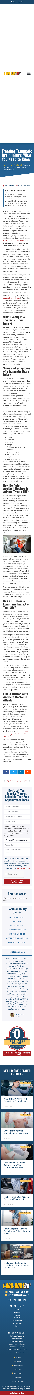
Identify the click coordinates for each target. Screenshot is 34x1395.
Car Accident (17, 921)
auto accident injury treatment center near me (15, 733)
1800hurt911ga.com (15, 1386)
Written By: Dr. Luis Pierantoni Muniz (16, 191)
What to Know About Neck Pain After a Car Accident (15, 1100)
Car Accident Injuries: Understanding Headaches (16, 1132)
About (17, 1309)
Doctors (17, 1318)
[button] (6, 772)
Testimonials (17, 1323)
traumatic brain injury (11, 298)
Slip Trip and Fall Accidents (17, 938)
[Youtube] (19, 1300)
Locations (17, 1315)
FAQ (17, 1326)
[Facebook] (9, 1300)
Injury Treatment (15, 165)
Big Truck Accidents (17, 917)
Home (5, 165)
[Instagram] (14, 1300)
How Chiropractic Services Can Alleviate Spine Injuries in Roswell (17, 1231)
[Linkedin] (24, 1300)
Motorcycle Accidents (17, 930)
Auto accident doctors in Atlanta (15, 240)
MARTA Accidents (17, 926)
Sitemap (26, 1389)
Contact (17, 1312)
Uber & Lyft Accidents (17, 942)
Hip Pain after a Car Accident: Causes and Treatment (17, 1198)
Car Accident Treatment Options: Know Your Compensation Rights (14, 1164)
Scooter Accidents (17, 934)
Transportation (17, 1320)
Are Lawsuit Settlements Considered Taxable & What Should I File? (16, 1265)
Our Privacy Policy (23, 868)
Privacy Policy (16, 1389)
